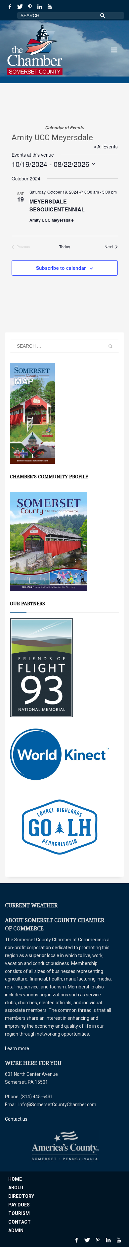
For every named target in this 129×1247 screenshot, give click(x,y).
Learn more (17, 1048)
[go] (110, 346)
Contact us (16, 1119)
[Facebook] (10, 7)
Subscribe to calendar (61, 268)
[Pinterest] (30, 7)
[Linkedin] (40, 7)
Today (64, 246)
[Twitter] (20, 7)
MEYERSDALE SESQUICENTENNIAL (57, 205)
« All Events (106, 146)
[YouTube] (50, 7)
